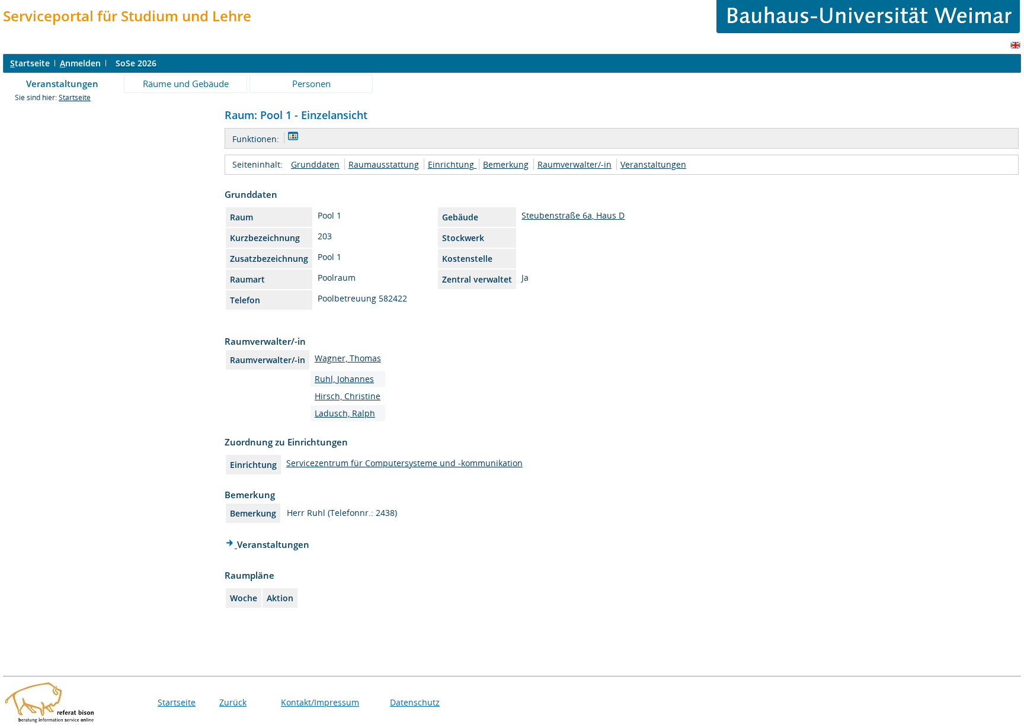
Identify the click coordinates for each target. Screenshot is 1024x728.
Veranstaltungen (62, 83)
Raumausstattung (383, 164)
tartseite (30, 63)
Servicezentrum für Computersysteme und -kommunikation (404, 463)
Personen (311, 83)
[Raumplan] (293, 137)
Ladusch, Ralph (345, 413)
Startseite (75, 97)
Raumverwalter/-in (574, 164)
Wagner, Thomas (348, 358)
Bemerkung (506, 164)
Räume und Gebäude (186, 83)
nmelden (80, 63)
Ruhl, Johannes (344, 378)
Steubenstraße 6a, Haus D (573, 215)
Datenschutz (415, 702)
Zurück (233, 702)
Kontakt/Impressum (320, 702)
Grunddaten (315, 164)
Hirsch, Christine (347, 396)
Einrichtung (452, 164)
